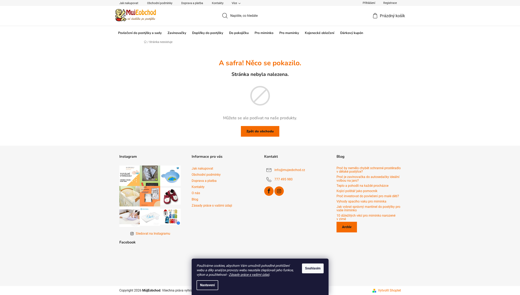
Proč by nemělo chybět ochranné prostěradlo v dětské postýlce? (369, 169)
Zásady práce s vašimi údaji (249, 275)
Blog (195, 199)
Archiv (346, 227)
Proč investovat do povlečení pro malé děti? (368, 196)
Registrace (390, 3)
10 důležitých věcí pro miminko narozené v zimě (366, 217)
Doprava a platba (192, 3)
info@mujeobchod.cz (289, 170)
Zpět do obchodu (260, 131)
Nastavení (207, 285)
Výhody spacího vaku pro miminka (361, 201)
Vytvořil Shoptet (389, 290)
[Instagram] (279, 191)
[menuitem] (139, 33)
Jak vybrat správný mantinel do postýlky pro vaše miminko (368, 208)
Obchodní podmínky (159, 3)
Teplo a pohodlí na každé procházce (362, 186)
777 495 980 (283, 179)
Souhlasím (313, 268)
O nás (196, 193)
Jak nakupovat (128, 3)
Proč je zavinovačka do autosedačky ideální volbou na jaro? (368, 178)
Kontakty (218, 3)
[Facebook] (269, 191)
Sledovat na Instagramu (153, 233)
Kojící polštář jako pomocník (357, 191)
